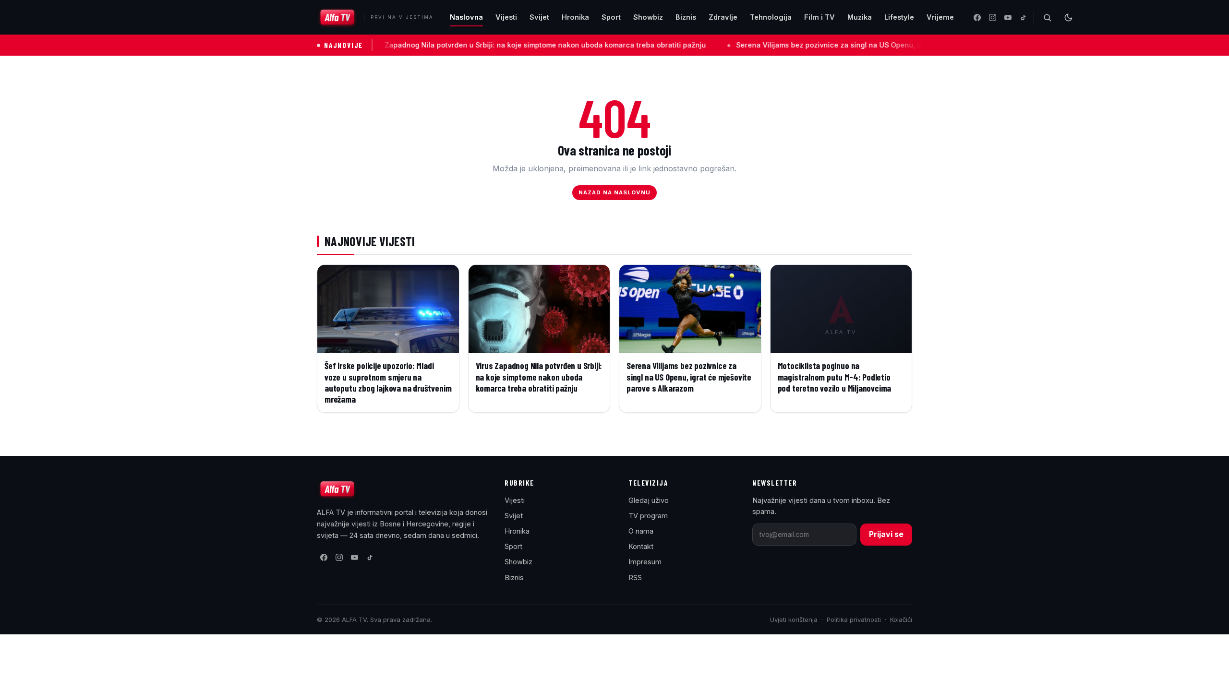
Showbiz (648, 17)
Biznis (685, 17)
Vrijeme (940, 17)
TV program (648, 516)
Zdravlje (723, 17)
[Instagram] (992, 17)
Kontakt (640, 546)
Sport (611, 17)
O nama (640, 531)
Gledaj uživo (648, 500)
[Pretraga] (1047, 17)
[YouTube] (1007, 17)
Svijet (539, 17)
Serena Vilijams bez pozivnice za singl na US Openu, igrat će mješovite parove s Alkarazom (836, 45)
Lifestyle (899, 17)
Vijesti (506, 17)
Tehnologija (771, 17)
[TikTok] (1023, 17)
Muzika (859, 17)
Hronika (575, 17)
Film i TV (819, 17)
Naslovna (466, 17)
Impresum (645, 562)
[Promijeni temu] (1068, 17)
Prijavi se (886, 534)
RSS (635, 577)
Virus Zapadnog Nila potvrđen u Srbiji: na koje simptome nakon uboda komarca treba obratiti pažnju (480, 45)
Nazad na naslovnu (614, 192)
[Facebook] (977, 17)
